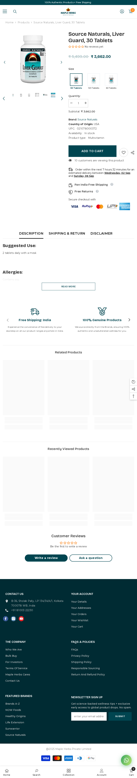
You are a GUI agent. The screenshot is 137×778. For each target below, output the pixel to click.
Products (23, 22)
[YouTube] (21, 618)
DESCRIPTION (31, 233)
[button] (4, 59)
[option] (33, 59)
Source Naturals (87, 119)
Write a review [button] (46, 558)
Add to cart (92, 151)
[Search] (15, 11)
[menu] (5, 11)
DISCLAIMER (101, 233)
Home (9, 22)
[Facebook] (5, 618)
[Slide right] (129, 320)
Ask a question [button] (91, 558)
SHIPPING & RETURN (67, 233)
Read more (68, 286)
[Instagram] (13, 618)
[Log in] (122, 11)
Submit (120, 716)
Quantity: (74, 96)
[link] (123, 152)
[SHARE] (131, 152)
